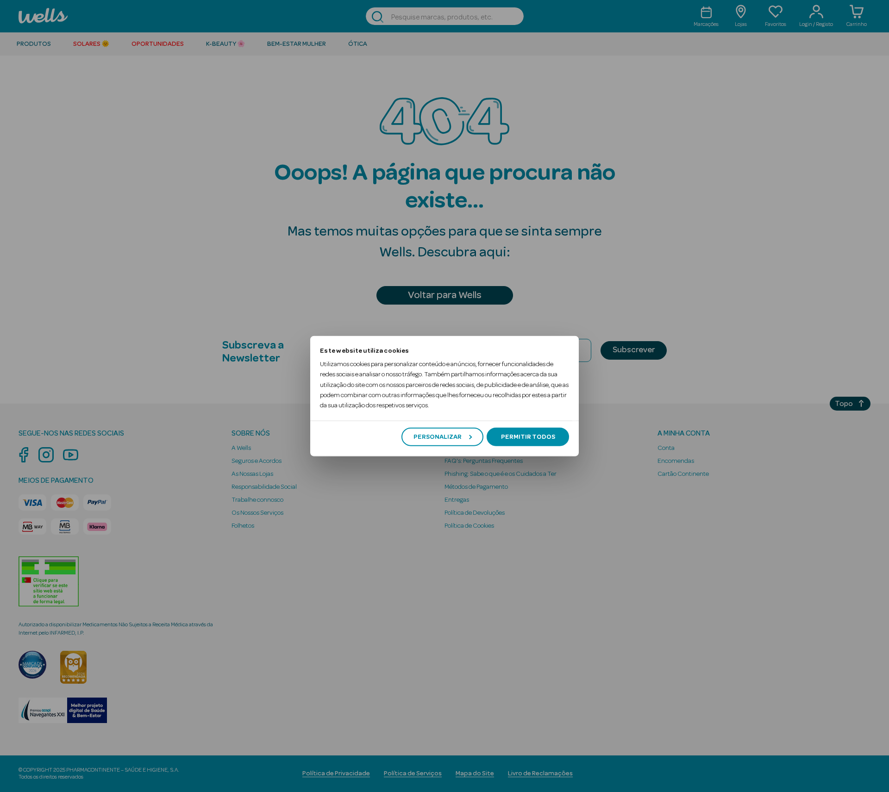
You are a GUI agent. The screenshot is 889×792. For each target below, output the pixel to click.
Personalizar (437, 436)
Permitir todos (528, 436)
